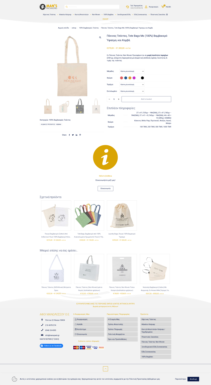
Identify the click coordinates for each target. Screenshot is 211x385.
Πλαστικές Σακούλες (150, 337)
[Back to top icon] (105, 368)
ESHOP (105, 19)
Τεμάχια (110, 84)
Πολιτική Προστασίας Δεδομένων (142, 379)
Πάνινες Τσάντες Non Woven (153, 342)
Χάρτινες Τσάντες (149, 319)
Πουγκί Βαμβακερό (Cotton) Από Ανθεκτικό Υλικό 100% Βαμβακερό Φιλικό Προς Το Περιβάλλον (56, 237)
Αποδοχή (193, 379)
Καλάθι (168, 7)
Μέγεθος (110, 71)
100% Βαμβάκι (147, 357)
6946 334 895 (50, 330)
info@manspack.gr (52, 335)
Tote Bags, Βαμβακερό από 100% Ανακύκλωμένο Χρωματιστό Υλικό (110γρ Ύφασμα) (89, 237)
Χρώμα (109, 78)
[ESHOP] (167, 15)
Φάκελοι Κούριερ (148, 324)
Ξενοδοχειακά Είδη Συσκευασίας (154, 347)
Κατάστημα (81, 329)
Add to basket (146, 99)
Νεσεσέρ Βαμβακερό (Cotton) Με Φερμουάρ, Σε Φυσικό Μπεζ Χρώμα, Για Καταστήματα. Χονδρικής (155, 290)
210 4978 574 (50, 325)
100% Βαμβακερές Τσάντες (89, 28)
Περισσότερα (180, 379)
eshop (74, 28)
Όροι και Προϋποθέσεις (117, 339)
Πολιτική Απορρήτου (116, 334)
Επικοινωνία (82, 334)
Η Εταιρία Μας (114, 319)
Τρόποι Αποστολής (115, 324)
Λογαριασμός (153, 7)
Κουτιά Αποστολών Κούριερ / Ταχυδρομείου (153, 330)
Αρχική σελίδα (63, 28)
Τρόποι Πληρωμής (115, 329)
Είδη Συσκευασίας (149, 352)
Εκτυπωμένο (112, 91)
